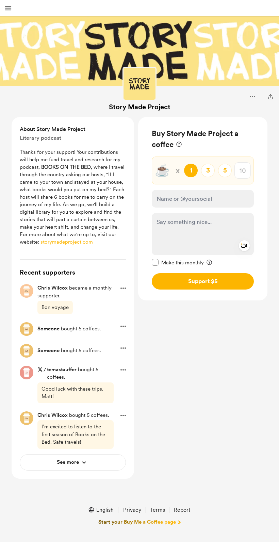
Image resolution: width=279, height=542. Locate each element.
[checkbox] (178, 262)
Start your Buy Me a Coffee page (137, 522)
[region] (202, 208)
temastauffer (62, 369)
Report (182, 510)
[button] (8, 8)
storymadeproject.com (66, 242)
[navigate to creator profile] (139, 84)
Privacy (132, 510)
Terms (157, 510)
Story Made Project (139, 107)
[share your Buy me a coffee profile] (270, 96)
